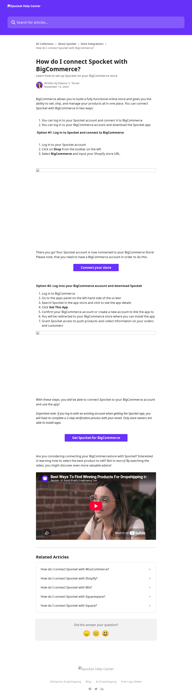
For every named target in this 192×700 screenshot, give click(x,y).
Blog (88, 681)
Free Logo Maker (131, 681)
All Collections (45, 44)
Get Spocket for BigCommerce (96, 438)
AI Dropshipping (106, 681)
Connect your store (96, 267)
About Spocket (67, 44)
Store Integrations (92, 44)
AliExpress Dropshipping (65, 681)
